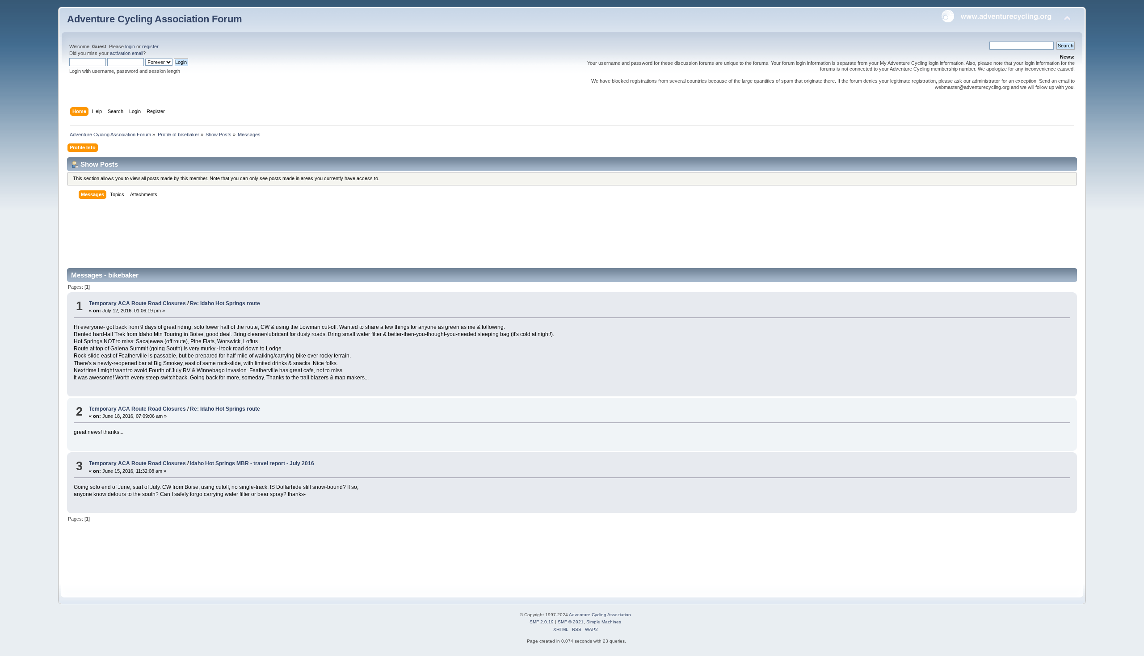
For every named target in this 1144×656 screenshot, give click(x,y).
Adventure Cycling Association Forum (154, 19)
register (150, 46)
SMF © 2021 (571, 621)
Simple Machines (603, 621)
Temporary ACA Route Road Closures (138, 303)
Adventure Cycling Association (600, 614)
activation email (126, 53)
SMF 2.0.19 (542, 621)
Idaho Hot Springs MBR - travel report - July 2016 (252, 463)
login (130, 46)
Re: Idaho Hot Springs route (225, 303)
